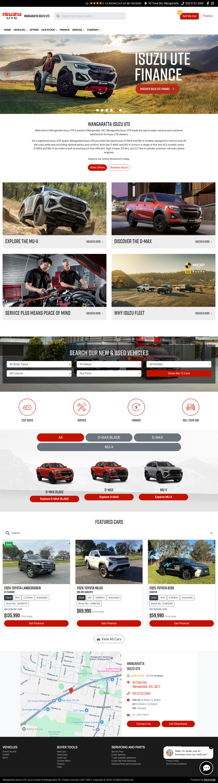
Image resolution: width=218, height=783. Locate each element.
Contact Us (143, 724)
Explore (54, 499)
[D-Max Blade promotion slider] (111, 110)
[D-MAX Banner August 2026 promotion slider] (97, 110)
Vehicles (19, 29)
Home (7, 29)
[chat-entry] (206, 768)
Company (93, 29)
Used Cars (62, 757)
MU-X (109, 447)
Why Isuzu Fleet (129, 313)
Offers (34, 29)
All (61, 437)
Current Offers (64, 760)
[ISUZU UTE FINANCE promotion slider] (116, 110)
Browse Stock (119, 167)
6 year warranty (119, 754)
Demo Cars (62, 754)
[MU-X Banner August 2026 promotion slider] (102, 110)
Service (77, 29)
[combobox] (90, 16)
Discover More (93, 241)
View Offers (97, 167)
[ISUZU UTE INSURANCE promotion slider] (120, 110)
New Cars (61, 751)
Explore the (21, 241)
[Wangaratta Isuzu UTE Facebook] (208, 3)
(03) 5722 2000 (194, 3)
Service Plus (117, 751)
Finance (208, 16)
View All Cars (111, 639)
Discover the (133, 241)
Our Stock (48, 29)
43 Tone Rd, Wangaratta (163, 3)
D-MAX (157, 437)
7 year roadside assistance (124, 757)
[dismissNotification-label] (211, 747)
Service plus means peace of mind (37, 313)
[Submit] (58, 16)
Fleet (59, 767)
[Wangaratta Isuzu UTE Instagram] (213, 3)
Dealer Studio (209, 779)
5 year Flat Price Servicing (124, 760)
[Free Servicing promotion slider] (106, 110)
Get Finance (36, 623)
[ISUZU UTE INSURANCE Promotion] (109, 74)
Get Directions (178, 724)
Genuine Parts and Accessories (126, 764)
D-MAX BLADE (109, 437)
